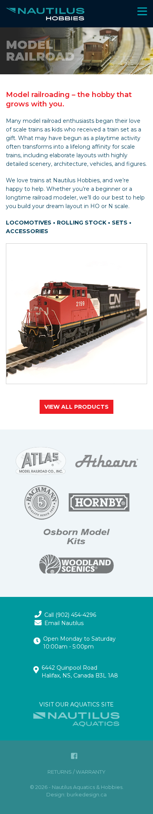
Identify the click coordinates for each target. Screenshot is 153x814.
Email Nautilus (64, 623)
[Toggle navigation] (150, 0)
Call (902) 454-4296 (70, 614)
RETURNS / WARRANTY (76, 772)
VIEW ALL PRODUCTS (76, 406)
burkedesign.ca (87, 794)
